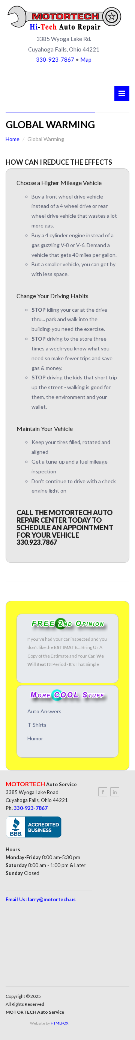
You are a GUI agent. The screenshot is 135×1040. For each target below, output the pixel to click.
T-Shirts (36, 725)
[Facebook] (102, 791)
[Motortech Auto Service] (64, 18)
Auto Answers (44, 711)
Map (86, 59)
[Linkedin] (114, 791)
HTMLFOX (59, 1023)
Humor (35, 738)
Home (13, 139)
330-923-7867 (55, 59)
